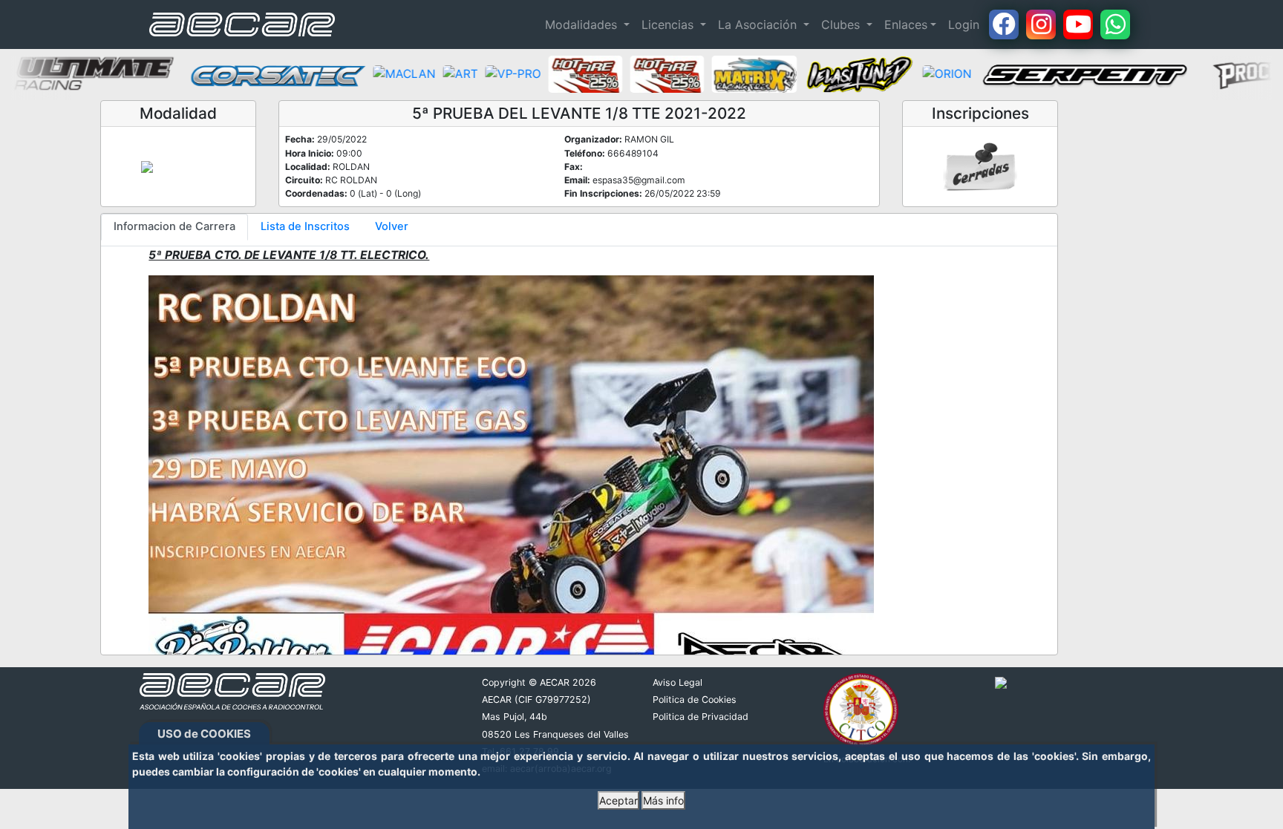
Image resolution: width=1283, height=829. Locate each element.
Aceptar (618, 800)
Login (963, 24)
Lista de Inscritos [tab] (305, 226)
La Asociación (759, 24)
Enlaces (905, 24)
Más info (663, 800)
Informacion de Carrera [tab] (174, 226)
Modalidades (583, 24)
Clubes (842, 24)
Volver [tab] (391, 226)
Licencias (669, 24)
